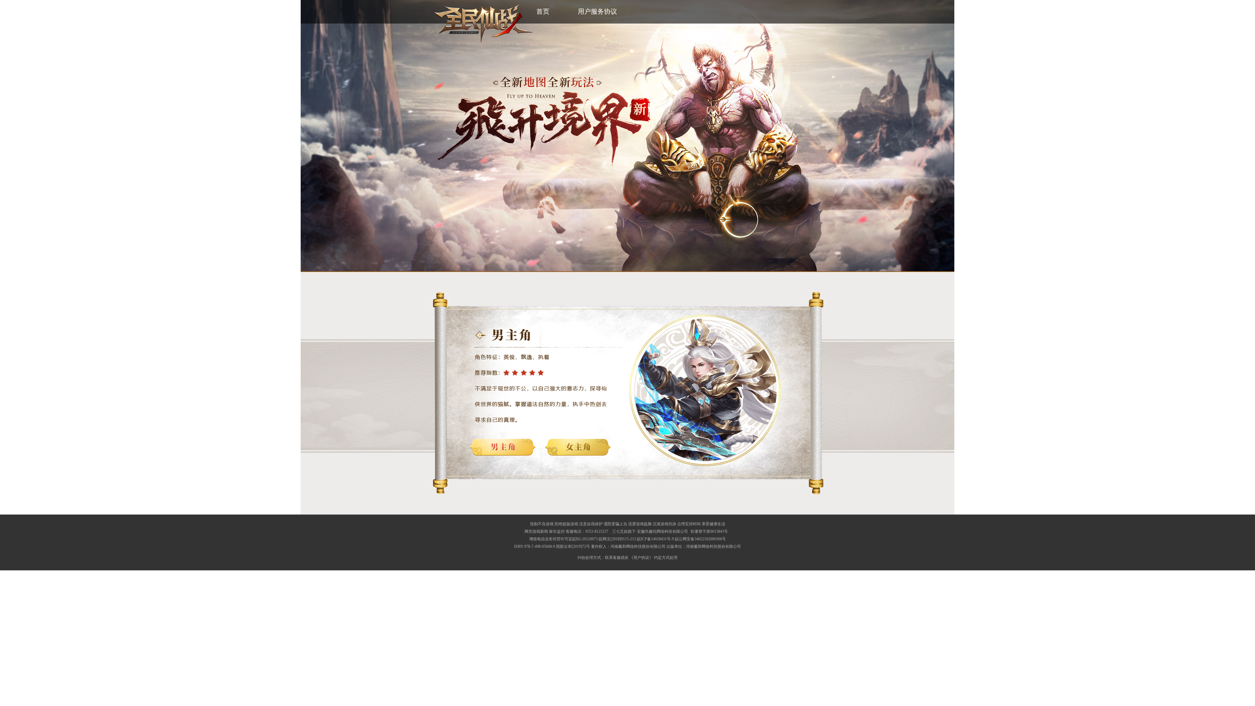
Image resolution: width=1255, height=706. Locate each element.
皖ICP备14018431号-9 (655, 539)
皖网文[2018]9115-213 (617, 539)
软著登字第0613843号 (709, 531)
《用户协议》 (641, 557)
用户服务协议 (597, 11)
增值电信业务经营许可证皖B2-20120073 (563, 539)
